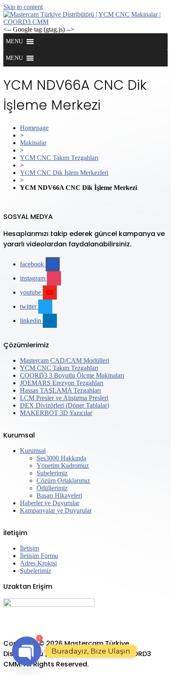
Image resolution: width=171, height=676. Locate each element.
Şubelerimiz (52, 473)
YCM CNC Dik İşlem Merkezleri (64, 172)
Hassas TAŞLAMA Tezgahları (60, 390)
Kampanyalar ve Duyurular (56, 510)
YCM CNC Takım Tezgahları (59, 157)
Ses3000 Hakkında (61, 458)
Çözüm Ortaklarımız (63, 480)
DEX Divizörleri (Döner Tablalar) (64, 405)
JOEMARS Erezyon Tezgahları (61, 382)
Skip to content (23, 6)
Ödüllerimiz (52, 488)
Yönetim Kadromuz (63, 465)
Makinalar (33, 142)
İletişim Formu (39, 555)
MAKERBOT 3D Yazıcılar (56, 412)
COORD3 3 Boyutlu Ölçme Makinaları (72, 375)
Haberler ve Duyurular (49, 502)
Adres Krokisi (38, 563)
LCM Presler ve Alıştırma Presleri (64, 397)
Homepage (34, 127)
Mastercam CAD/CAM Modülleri (64, 360)
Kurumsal (33, 450)
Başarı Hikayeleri (59, 495)
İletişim (29, 548)
